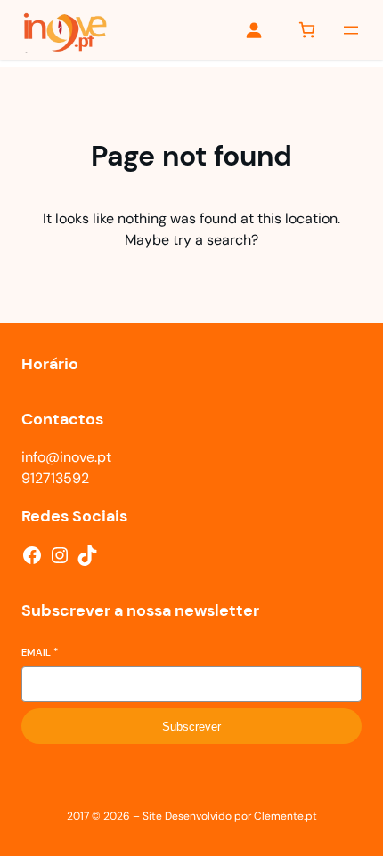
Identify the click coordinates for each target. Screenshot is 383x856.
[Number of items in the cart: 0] (307, 30)
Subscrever (191, 726)
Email (39, 652)
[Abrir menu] (351, 30)
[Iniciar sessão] (253, 30)
